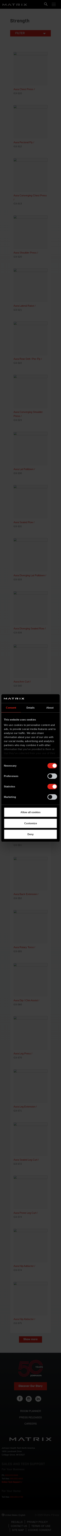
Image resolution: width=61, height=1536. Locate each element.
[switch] (52, 776)
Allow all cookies (30, 812)
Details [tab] (30, 707)
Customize (30, 823)
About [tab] (50, 707)
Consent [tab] (11, 707)
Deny (30, 834)
